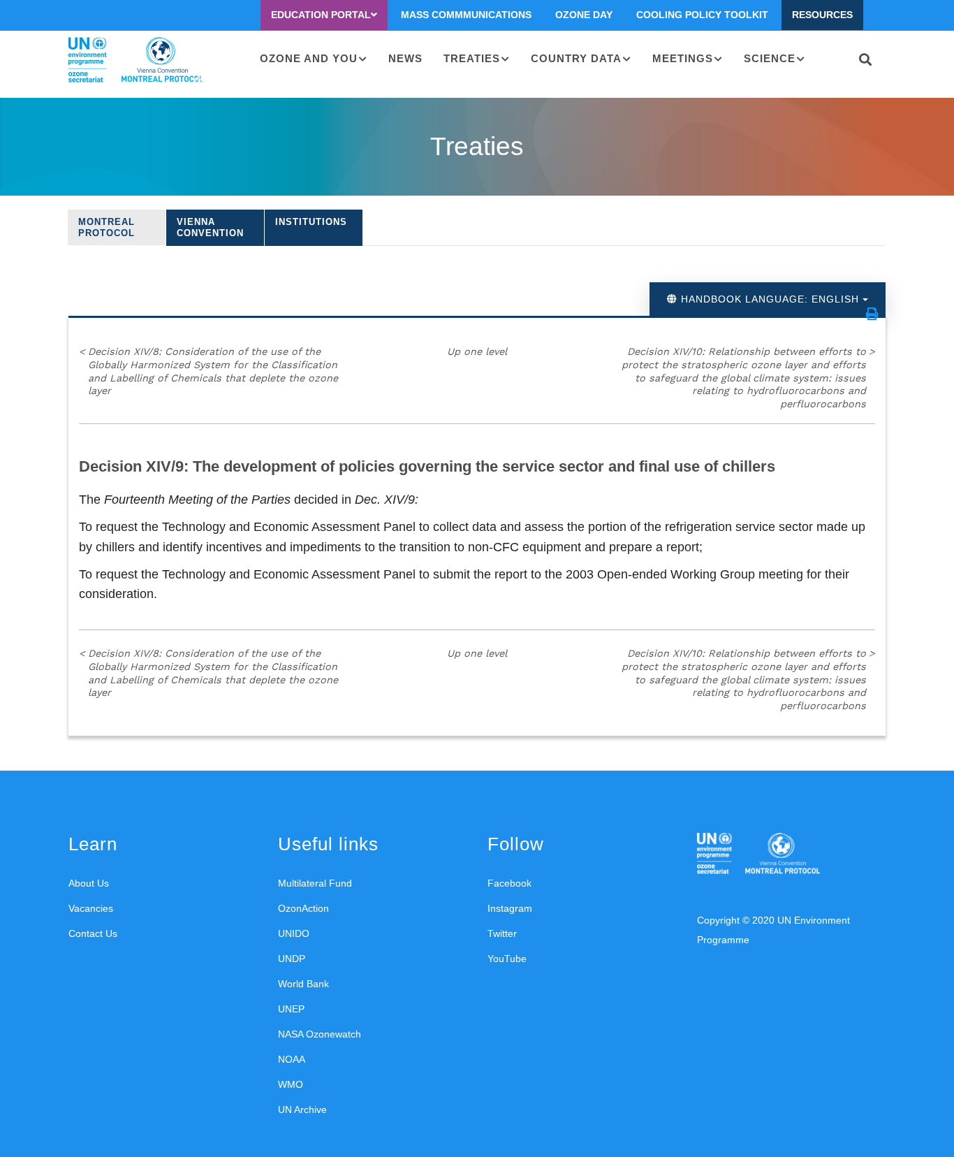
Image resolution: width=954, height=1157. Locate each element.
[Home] (135, 60)
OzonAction (303, 908)
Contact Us (92, 933)
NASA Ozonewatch (319, 1034)
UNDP (291, 958)
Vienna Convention (210, 227)
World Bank (303, 983)
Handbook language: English (770, 299)
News (405, 58)
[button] (872, 313)
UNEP (291, 1008)
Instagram (509, 908)
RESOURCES (822, 14)
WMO (290, 1084)
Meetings (682, 58)
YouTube (507, 958)
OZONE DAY (583, 14)
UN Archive (302, 1109)
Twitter (502, 933)
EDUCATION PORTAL (321, 14)
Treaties (471, 58)
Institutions (311, 222)
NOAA (291, 1059)
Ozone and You (309, 58)
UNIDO (293, 933)
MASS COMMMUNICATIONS (466, 14)
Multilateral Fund (315, 883)
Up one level (477, 351)
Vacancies (90, 908)
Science (769, 58)
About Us (88, 883)
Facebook (509, 883)
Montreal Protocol (106, 227)
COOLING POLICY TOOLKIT (702, 14)
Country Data (576, 58)
